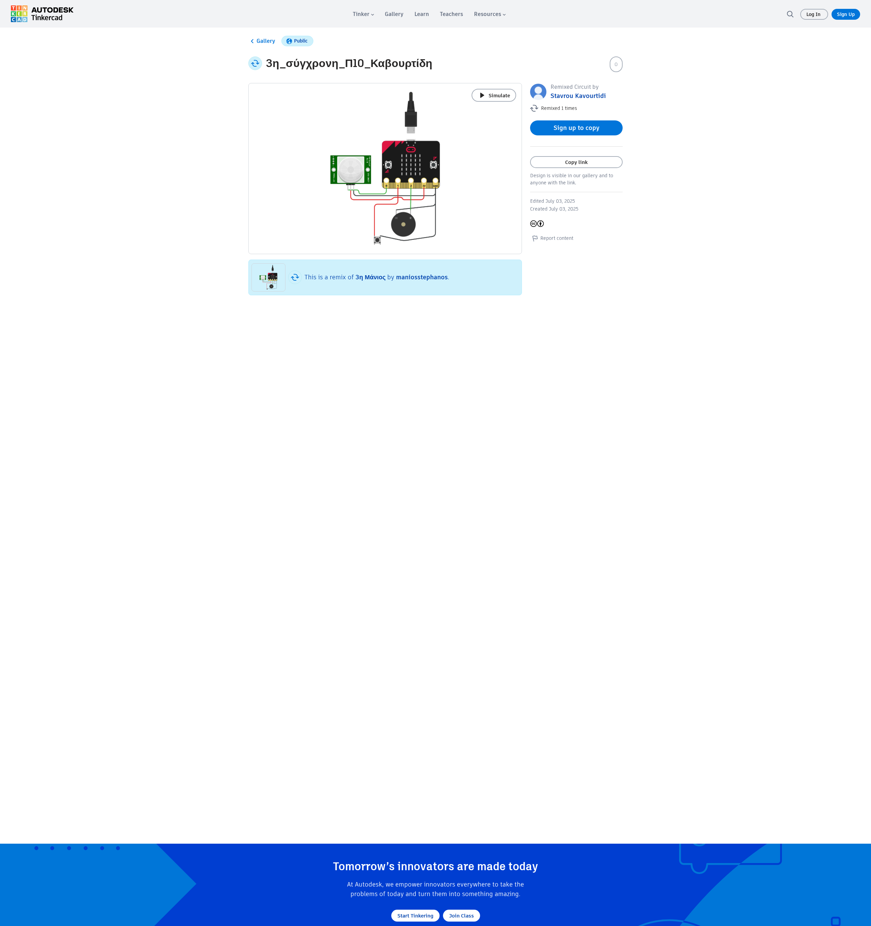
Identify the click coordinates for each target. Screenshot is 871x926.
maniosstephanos (422, 277)
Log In (814, 14)
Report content (556, 238)
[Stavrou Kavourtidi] (538, 91)
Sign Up (846, 14)
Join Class (461, 915)
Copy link (576, 162)
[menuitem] (363, 14)
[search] (790, 14)
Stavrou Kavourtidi (578, 96)
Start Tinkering (415, 915)
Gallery (266, 41)
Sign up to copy (576, 127)
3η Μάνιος (370, 277)
